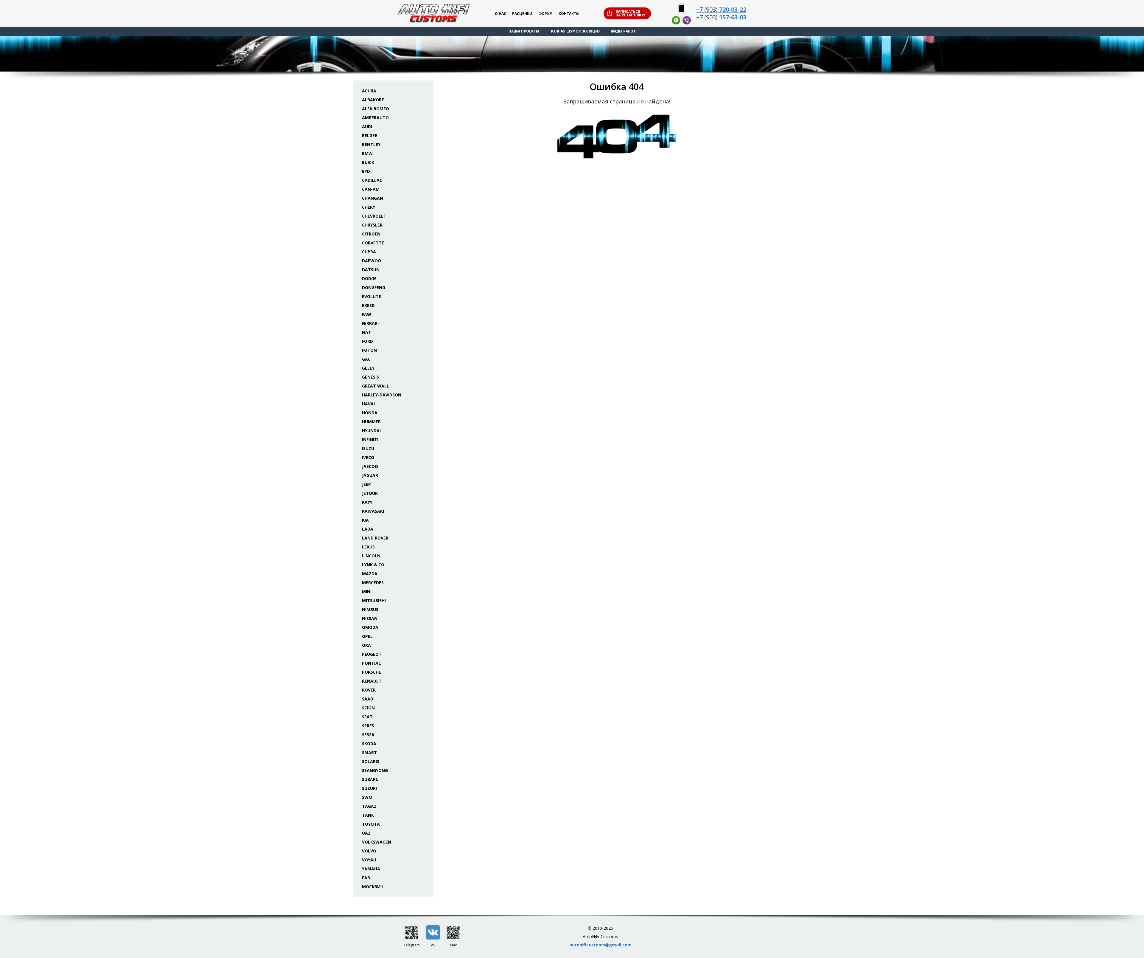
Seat (367, 717)
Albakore (373, 100)
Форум (545, 14)
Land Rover (375, 538)
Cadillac (372, 180)
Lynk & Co (373, 565)
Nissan (369, 618)
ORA (366, 645)
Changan (372, 198)
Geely (368, 368)
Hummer (371, 421)
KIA (365, 520)
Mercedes (373, 582)
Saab (367, 699)
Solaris (370, 761)
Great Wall (375, 386)
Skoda (369, 743)
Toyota (371, 824)
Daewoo (371, 260)
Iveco (368, 457)
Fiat (366, 332)
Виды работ (623, 31)
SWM (367, 797)
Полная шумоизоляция (575, 31)
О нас (500, 14)
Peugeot (372, 654)
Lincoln (371, 556)
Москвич (372, 886)
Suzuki (369, 788)
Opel (367, 636)
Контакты (569, 14)
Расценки (522, 14)
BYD (366, 171)
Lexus (368, 547)
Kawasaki (373, 511)
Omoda (370, 627)
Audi (367, 126)
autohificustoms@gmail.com (600, 945)
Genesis (370, 377)
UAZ (366, 833)
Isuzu (368, 448)
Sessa (368, 734)
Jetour (370, 493)
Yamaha (371, 869)
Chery (368, 207)
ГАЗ (366, 878)
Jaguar (370, 475)
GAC (366, 359)
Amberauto (375, 117)
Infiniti (370, 439)
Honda (369, 413)
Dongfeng (373, 287)
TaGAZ (369, 806)
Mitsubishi (374, 600)
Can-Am (371, 189)
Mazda (369, 573)
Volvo (369, 851)
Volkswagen (376, 842)
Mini (367, 591)
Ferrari (370, 323)
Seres (368, 725)
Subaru (370, 779)
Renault (372, 681)
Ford (367, 341)
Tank (368, 815)
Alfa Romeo (375, 108)
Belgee (369, 135)
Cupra (369, 252)
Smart (369, 752)
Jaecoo (370, 466)
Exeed (368, 305)
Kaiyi (367, 502)
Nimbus (370, 609)
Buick (368, 162)
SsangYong (375, 770)
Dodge (369, 278)
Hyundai (371, 430)
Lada (367, 529)
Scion (368, 708)
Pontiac (371, 663)
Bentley (371, 144)
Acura (369, 91)
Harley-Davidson (381, 395)
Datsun (371, 269)
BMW (367, 153)
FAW (366, 314)
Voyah (369, 860)
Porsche (371, 672)
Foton (369, 350)
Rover (369, 690)
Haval (369, 404)
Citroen (371, 234)
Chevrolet (374, 216)
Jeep (366, 484)
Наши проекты (524, 31)
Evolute (371, 296)
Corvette (373, 243)
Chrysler (372, 225)
